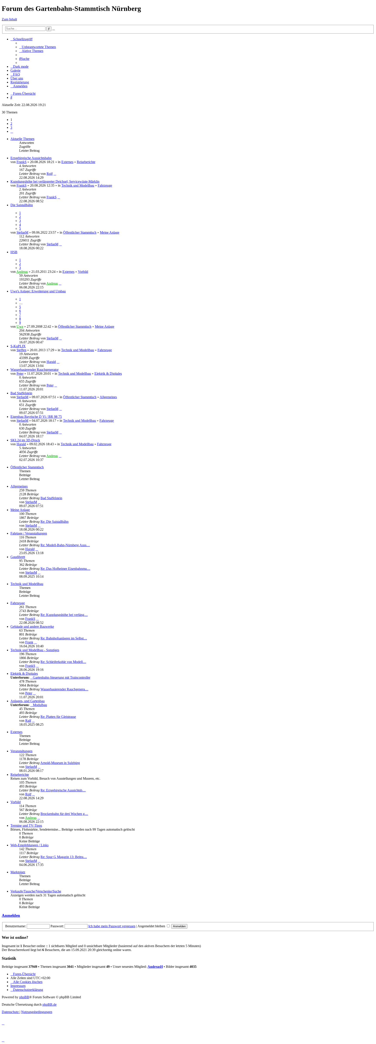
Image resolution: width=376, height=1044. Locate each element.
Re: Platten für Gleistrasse (58, 716)
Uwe (20, 326)
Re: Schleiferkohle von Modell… (63, 662)
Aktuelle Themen (22, 139)
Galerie (15, 70)
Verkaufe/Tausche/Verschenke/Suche (35, 891)
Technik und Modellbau (77, 185)
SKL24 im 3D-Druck (25, 440)
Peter (20, 373)
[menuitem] (37, 47)
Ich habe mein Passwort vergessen (111, 926)
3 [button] (11, 127)
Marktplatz (17, 872)
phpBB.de (49, 1004)
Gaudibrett (17, 557)
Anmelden (11, 915)
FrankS (22, 162)
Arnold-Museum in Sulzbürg (60, 763)
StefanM (22, 232)
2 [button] (11, 123)
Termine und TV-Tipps (26, 825)
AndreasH (155, 966)
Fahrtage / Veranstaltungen (28, 533)
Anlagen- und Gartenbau (27, 701)
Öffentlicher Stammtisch (79, 232)
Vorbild (83, 271)
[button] (11, 131)
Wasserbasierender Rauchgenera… (64, 689)
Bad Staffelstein (21, 393)
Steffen (21, 350)
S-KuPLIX (18, 346)
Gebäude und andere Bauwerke (32, 626)
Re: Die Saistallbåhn (54, 521)
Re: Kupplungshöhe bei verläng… (64, 615)
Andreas (22, 271)
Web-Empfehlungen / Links (29, 845)
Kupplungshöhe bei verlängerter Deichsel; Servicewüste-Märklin (54, 181)
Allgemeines (108, 397)
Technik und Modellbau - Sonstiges (34, 650)
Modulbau (40, 705)
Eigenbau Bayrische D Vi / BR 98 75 (36, 416)
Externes (67, 162)
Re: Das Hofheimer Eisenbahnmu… (65, 568)
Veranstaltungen (21, 751)
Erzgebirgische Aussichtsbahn (31, 158)
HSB (13, 252)
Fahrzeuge (105, 185)
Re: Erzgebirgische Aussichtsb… (63, 790)
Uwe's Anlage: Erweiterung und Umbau (38, 291)
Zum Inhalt (9, 19)
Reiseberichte (86, 162)
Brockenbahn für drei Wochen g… (64, 814)
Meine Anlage (109, 232)
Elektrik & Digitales (108, 373)
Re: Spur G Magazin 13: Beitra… (63, 857)
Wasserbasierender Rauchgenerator (34, 369)
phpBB (24, 997)
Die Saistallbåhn (21, 205)
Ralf (28, 720)
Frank (29, 642)
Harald (51, 362)
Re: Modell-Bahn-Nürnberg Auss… (65, 545)
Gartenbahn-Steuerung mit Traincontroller (61, 677)
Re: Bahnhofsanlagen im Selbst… (63, 638)
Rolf (50, 173)
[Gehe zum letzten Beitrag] (55, 173)
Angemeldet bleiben (152, 926)
